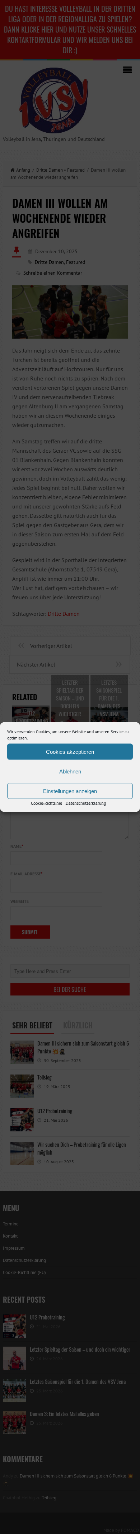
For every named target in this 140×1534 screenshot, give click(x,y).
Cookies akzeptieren (70, 751)
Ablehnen (70, 771)
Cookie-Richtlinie (46, 803)
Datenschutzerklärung (86, 803)
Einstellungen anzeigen (70, 791)
